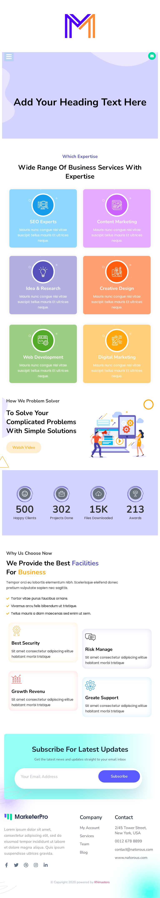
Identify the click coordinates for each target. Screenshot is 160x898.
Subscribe (119, 776)
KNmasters (102, 882)
